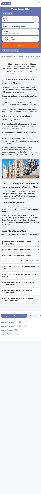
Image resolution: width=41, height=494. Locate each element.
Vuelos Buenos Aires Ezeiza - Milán (14, 326)
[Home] (6, 3)
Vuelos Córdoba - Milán (10, 330)
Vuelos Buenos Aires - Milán (11, 322)
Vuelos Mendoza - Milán (10, 334)
